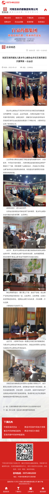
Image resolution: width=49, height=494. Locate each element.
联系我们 (41, 22)
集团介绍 (19, 18)
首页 (37, 50)
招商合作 (7, 22)
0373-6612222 (12, 2)
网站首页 (7, 18)
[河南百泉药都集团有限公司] (20, 10)
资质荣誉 (30, 22)
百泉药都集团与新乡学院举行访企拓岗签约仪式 (25, 406)
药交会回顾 (19, 22)
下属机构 (30, 18)
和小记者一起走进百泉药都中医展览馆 (22, 410)
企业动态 (41, 18)
